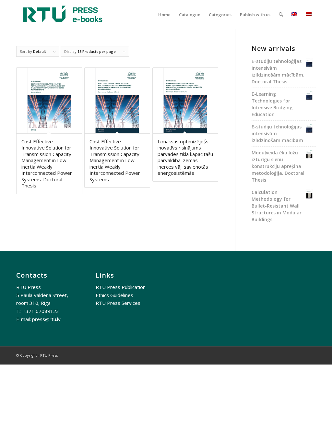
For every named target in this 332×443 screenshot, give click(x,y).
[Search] (281, 14)
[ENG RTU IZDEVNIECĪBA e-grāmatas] (62, 14)
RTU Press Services (118, 303)
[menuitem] (164, 14)
